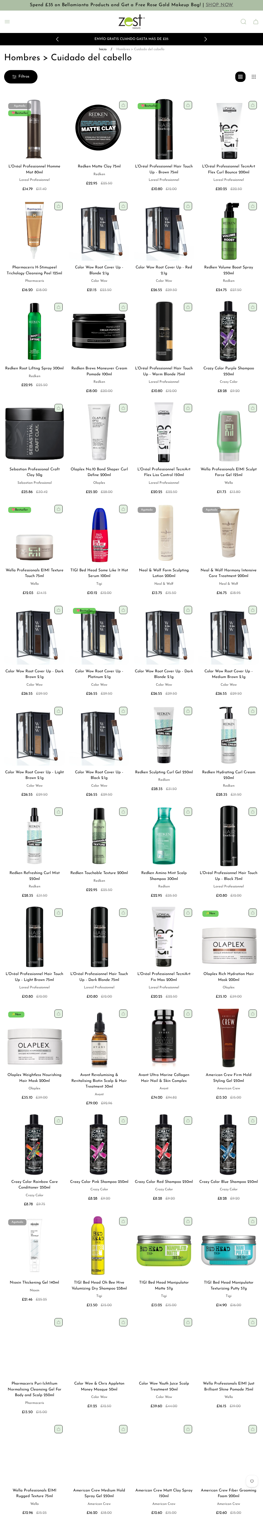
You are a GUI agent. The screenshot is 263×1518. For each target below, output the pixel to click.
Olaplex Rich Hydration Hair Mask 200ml (228, 977)
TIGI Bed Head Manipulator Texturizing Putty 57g (228, 1286)
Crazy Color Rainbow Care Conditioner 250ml (34, 1185)
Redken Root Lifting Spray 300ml (34, 368)
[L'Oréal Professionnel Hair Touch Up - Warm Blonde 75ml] (164, 331)
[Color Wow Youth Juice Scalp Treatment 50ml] (164, 1346)
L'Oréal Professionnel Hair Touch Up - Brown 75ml (164, 169)
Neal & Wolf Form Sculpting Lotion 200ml (164, 573)
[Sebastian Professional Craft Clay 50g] (34, 432)
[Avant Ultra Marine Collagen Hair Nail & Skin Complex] (164, 1037)
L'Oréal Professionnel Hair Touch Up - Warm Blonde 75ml (164, 371)
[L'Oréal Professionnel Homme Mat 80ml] (34, 129)
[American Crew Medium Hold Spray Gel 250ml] (99, 1453)
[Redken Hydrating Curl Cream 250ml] (228, 735)
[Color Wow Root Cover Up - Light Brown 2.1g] (34, 735)
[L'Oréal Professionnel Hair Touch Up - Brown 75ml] (164, 129)
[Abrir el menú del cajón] (7, 22)
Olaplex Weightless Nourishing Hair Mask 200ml (34, 1078)
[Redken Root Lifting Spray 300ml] (34, 331)
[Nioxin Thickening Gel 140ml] (34, 1245)
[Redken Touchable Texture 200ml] (99, 835)
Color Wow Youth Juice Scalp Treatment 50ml (164, 1387)
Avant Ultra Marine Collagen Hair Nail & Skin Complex (163, 1078)
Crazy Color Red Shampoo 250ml (164, 1182)
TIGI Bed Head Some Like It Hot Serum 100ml (99, 573)
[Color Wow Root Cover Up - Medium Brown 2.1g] (228, 634)
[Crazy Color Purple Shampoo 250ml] (228, 331)
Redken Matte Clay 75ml (99, 166)
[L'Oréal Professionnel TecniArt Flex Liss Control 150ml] (164, 432)
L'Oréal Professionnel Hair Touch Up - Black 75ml (228, 876)
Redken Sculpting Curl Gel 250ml (164, 772)
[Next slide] (205, 39)
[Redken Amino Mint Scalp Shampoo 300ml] (164, 835)
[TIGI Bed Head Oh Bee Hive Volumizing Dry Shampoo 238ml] (99, 1245)
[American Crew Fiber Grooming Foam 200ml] (228, 1453)
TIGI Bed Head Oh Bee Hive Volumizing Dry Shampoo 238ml (99, 1286)
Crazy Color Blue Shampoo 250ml (228, 1182)
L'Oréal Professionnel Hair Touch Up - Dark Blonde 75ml (99, 977)
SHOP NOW (219, 5)
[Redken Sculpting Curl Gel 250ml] (164, 735)
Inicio (103, 49)
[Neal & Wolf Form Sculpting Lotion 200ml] (164, 533)
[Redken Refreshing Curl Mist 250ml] (34, 835)
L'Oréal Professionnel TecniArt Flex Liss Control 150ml (163, 472)
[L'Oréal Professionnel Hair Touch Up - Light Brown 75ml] (34, 936)
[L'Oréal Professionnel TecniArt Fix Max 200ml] (164, 936)
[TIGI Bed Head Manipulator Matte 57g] (164, 1245)
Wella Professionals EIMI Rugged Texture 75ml (35, 1493)
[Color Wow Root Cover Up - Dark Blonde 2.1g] (164, 634)
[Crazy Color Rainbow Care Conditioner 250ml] (34, 1144)
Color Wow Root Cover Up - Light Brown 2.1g (34, 775)
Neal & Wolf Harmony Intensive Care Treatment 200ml (229, 573)
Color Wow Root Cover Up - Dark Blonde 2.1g (164, 674)
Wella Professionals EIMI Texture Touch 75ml (34, 573)
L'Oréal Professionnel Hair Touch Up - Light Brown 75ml (34, 977)
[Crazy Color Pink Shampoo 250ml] (99, 1144)
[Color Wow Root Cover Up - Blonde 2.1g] (99, 230)
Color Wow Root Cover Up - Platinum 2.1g (99, 674)
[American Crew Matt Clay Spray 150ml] (164, 1453)
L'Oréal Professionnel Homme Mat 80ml (34, 169)
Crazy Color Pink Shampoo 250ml (99, 1182)
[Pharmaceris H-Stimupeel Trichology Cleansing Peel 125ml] (34, 230)
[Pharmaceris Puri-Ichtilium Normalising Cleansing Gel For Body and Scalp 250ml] (34, 1346)
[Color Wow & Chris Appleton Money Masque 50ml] (99, 1346)
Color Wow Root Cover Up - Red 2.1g (164, 270)
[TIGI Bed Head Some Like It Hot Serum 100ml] (99, 533)
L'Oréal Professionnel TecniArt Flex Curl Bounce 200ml (228, 169)
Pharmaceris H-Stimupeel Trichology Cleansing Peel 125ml (34, 270)
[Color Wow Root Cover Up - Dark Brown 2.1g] (34, 634)
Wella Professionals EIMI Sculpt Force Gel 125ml (229, 472)
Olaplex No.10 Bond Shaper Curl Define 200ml (99, 472)
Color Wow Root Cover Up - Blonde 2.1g (99, 270)
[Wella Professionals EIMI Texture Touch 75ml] (34, 533)
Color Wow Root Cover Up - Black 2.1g (99, 775)
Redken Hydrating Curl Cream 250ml (228, 775)
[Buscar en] (243, 21)
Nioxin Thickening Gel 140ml (34, 1283)
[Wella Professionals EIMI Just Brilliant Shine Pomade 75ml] (228, 1346)
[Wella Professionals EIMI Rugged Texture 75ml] (34, 1453)
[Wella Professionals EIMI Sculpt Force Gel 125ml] (228, 432)
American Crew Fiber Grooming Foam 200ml (228, 1493)
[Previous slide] (57, 39)
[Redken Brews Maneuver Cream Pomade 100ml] (99, 331)
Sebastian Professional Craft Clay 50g (35, 472)
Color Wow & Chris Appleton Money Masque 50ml (99, 1387)
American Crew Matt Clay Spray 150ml (163, 1493)
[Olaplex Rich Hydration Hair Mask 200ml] (228, 936)
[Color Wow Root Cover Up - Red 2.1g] (164, 230)
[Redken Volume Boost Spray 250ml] (228, 230)
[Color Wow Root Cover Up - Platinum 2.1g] (99, 634)
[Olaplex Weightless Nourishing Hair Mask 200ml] (34, 1037)
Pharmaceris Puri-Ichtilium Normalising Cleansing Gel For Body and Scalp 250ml (34, 1389)
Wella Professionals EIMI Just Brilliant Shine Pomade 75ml (228, 1387)
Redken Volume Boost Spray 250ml (228, 270)
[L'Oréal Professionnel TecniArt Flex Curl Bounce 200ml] (228, 129)
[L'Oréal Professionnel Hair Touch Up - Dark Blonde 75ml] (99, 936)
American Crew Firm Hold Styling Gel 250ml (228, 1078)
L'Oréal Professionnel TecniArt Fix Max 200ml (163, 977)
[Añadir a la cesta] (123, 105)
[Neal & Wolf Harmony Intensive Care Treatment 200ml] (228, 533)
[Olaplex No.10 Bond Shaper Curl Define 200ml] (99, 432)
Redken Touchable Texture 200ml (99, 873)
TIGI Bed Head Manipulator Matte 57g (164, 1286)
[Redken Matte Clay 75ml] (99, 129)
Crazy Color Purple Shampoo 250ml (228, 371)
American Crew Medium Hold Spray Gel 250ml (99, 1493)
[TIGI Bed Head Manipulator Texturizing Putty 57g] (228, 1245)
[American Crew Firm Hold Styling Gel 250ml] (228, 1037)
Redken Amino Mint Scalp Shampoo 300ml (164, 876)
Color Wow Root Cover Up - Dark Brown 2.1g (34, 674)
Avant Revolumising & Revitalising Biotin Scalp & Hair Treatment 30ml (99, 1081)
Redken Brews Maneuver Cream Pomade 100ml (99, 371)
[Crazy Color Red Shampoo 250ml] (164, 1144)
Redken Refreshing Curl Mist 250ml (35, 876)
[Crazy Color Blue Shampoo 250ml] (228, 1144)
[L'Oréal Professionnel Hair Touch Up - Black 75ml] (228, 835)
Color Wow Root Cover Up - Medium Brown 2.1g (228, 674)
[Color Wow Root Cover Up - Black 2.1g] (99, 735)
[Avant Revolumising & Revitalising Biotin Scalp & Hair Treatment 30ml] (99, 1037)
